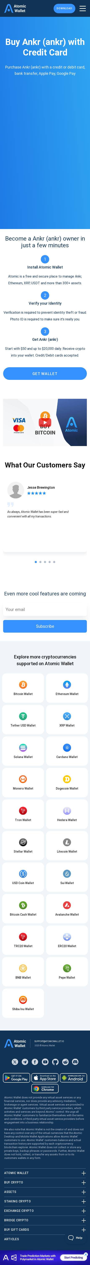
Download (64, 8)
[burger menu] (83, 8)
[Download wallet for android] (16, 1078)
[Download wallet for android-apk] (73, 1077)
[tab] (36, 562)
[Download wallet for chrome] (45, 1088)
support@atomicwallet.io (49, 1041)
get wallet (45, 373)
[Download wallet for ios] (45, 1077)
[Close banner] (86, 1254)
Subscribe (45, 626)
